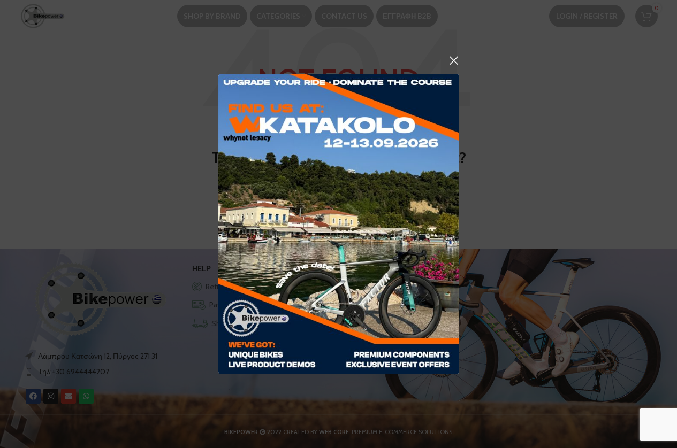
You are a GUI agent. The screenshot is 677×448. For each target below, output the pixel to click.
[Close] (453, 60)
